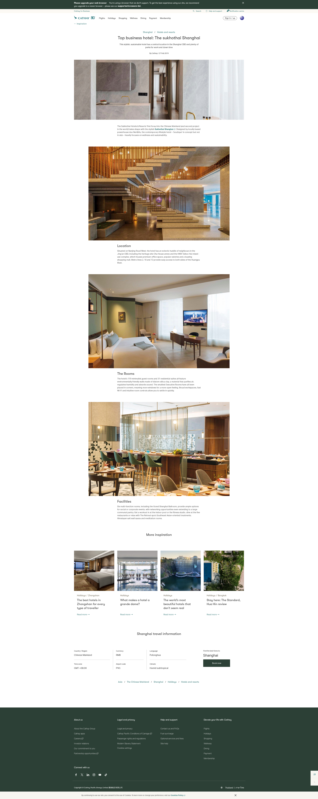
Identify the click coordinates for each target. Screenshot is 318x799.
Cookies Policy (177, 795)
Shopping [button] (123, 18)
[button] (236, 795)
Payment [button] (153, 18)
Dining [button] (143, 18)
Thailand (229, 787)
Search (198, 11)
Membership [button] (165, 18)
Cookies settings (124, 748)
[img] (243, 3)
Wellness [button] (134, 18)
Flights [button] (102, 18)
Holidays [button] (112, 18)
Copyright (78, 787)
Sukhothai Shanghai (164, 129)
